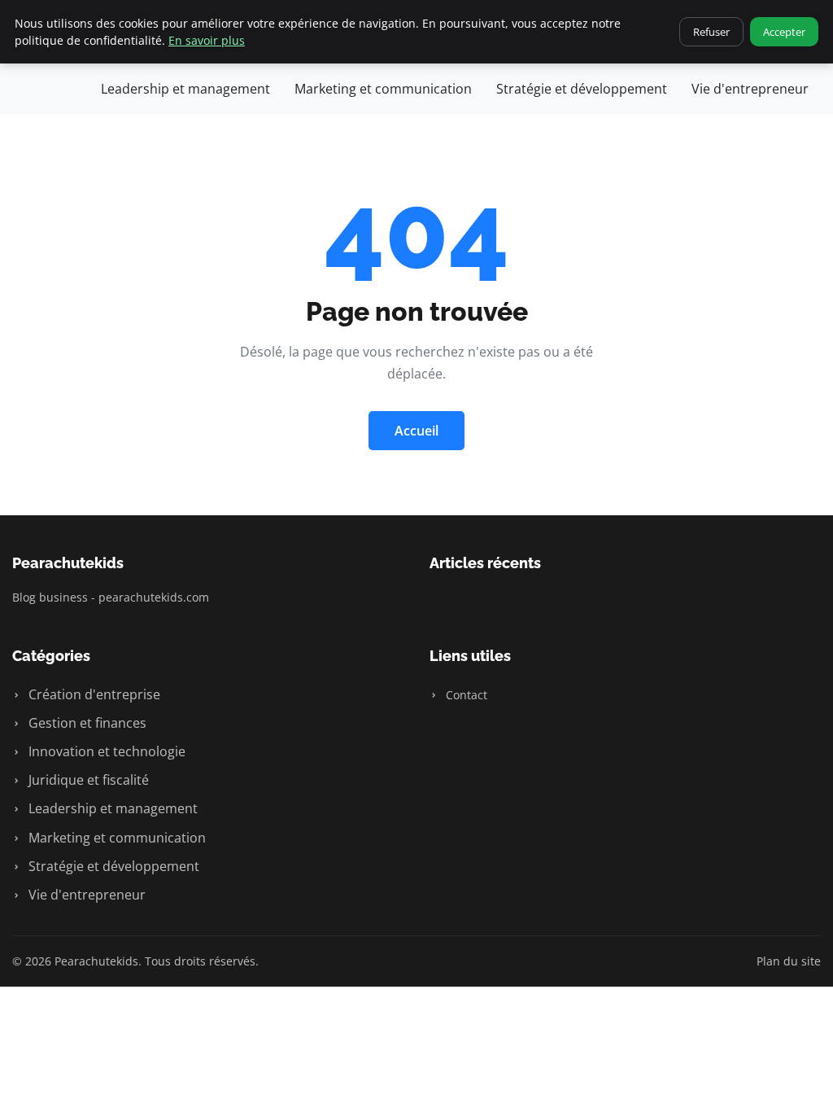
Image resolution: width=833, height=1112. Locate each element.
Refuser (711, 31)
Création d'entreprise (92, 694)
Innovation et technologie (105, 751)
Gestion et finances (85, 723)
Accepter (784, 31)
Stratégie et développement (581, 89)
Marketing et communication (383, 89)
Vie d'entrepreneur (750, 89)
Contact (465, 695)
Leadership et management (185, 89)
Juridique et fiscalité (87, 780)
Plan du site (789, 961)
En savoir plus (206, 40)
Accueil (416, 431)
